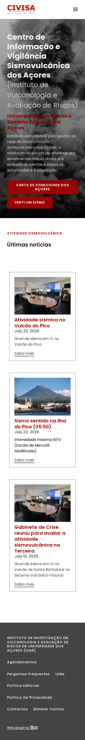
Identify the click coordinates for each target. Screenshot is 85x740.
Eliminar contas (49, 709)
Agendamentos (22, 662)
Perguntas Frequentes (28, 674)
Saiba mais (24, 353)
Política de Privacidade (29, 697)
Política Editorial (23, 685)
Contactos (17, 709)
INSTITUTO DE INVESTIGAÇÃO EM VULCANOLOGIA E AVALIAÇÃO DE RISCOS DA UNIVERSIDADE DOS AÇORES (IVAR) (37, 644)
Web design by (18, 728)
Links (60, 674)
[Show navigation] (74, 9)
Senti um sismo (30, 202)
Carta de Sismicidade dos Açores (42, 187)
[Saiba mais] (42, 296)
